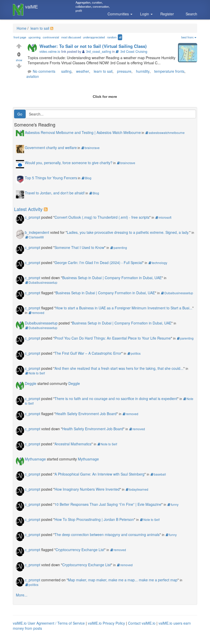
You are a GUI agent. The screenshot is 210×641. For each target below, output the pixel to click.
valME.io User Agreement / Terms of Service (49, 623)
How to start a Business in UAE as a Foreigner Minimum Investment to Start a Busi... (124, 307)
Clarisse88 (36, 237)
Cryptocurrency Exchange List (80, 549)
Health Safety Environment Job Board (86, 413)
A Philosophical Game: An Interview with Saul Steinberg (99, 474)
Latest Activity (28, 209)
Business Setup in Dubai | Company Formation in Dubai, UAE (112, 277)
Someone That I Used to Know (79, 247)
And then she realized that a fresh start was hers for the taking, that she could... (119, 368)
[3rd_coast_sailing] (33, 48)
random (112, 37)
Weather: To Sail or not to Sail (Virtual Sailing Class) (93, 46)
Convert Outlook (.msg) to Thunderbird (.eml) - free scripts (102, 217)
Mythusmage (35, 458)
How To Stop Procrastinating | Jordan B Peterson (94, 519)
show (19, 60)
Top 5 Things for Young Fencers (51, 177)
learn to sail (39, 28)
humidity (143, 71)
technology (159, 262)
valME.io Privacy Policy (106, 623)
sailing (66, 71)
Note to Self (37, 373)
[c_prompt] (20, 218)
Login (145, 13)
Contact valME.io (141, 623)
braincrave (92, 147)
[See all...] (46, 209)
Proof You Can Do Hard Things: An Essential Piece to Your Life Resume (113, 338)
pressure (124, 71)
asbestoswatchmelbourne (167, 132)
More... (21, 594)
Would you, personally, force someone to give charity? (68, 162)
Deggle (30, 383)
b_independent (37, 232)
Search (191, 13)
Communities (119, 13)
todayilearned (138, 489)
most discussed (71, 37)
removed (38, 312)
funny (174, 504)
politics (136, 353)
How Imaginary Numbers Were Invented (87, 489)
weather (82, 71)
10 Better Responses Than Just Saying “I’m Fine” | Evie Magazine (108, 504)
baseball (160, 474)
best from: (187, 37)
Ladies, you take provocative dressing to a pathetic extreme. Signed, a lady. (128, 232)
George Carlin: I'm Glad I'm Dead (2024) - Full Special (98, 262)
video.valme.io (49, 51)
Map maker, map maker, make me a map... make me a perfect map (122, 579)
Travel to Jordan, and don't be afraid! (55, 192)
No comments (44, 71)
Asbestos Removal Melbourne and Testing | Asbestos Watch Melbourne (83, 132)
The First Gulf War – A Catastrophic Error (88, 353)
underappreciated (94, 37)
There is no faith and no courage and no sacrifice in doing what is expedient (116, 398)
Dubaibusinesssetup (43, 282)
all (120, 37)
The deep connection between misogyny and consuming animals (107, 534)
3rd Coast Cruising (133, 51)
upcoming (34, 37)
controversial (51, 37)
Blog (88, 178)
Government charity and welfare (51, 147)
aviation (32, 76)
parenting (120, 247)
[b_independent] (20, 233)
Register (167, 13)
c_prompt (32, 217)
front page (20, 37)
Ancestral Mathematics (73, 443)
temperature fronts (169, 71)
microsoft (165, 217)
